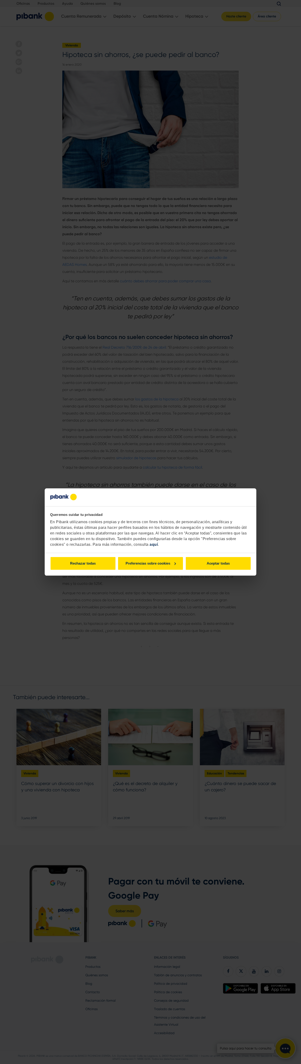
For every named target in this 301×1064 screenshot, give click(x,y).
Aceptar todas (218, 563)
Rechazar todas (83, 563)
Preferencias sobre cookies (148, 563)
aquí (154, 544)
